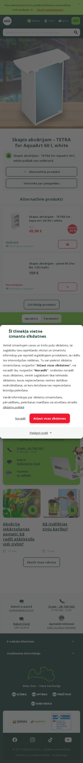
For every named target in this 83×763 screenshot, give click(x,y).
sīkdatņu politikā (13, 407)
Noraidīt (20, 418)
